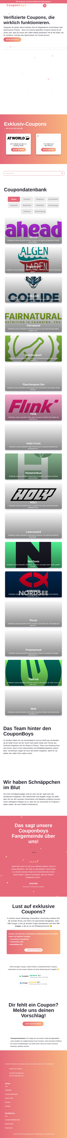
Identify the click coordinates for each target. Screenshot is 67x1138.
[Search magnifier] (62, 173)
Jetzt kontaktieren (33, 1024)
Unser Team (9, 1098)
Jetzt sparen (18, 150)
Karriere (7, 1102)
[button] (64, 144)
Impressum (8, 1128)
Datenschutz (9, 1124)
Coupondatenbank (11, 1094)
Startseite (8, 1090)
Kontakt (7, 1106)
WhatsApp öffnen (34, 950)
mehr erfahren (12, 39)
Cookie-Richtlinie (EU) (12, 1120)
